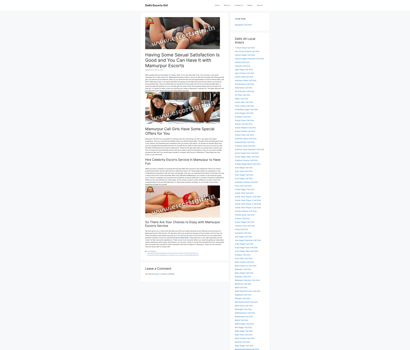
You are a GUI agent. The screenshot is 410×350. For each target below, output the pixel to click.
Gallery (250, 5)
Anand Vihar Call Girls (244, 135)
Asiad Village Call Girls (244, 222)
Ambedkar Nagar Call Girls (246, 109)
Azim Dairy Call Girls (243, 258)
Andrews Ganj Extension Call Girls (249, 149)
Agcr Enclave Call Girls (244, 73)
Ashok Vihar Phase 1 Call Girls (248, 197)
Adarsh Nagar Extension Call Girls (249, 59)
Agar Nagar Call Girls (244, 69)
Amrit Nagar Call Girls (244, 113)
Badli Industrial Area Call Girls (247, 291)
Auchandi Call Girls (243, 233)
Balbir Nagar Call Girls (244, 324)
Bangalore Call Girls (243, 25)
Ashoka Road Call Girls (245, 215)
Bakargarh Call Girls (243, 309)
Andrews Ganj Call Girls (245, 146)
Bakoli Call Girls (241, 320)
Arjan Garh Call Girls (243, 171)
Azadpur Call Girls (242, 255)
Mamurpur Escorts (176, 77)
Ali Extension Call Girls (244, 91)
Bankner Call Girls (242, 342)
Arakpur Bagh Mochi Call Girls (247, 164)
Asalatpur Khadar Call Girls (246, 182)
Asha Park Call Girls (243, 186)
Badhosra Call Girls (243, 284)
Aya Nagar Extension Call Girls (248, 240)
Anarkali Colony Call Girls (245, 139)
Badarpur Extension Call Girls (247, 280)
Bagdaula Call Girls (243, 295)
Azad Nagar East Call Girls (246, 247)
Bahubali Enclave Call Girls (246, 302)
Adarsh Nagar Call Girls (245, 55)
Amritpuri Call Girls (243, 117)
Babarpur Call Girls (243, 269)
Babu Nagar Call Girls (244, 273)
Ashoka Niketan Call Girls (246, 211)
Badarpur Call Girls (243, 277)
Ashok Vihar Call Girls (244, 193)
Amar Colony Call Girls (244, 106)
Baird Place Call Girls (244, 306)
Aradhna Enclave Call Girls (246, 160)
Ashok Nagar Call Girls (244, 189)
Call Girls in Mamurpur (187, 175)
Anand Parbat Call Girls (245, 131)
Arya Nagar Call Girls (244, 178)
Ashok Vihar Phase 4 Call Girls (248, 208)
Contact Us (239, 5)
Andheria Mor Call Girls (245, 142)
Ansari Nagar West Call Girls (247, 157)
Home (217, 5)
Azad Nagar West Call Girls (246, 251)
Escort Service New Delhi (179, 238)
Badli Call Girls (241, 287)
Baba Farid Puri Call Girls (245, 266)
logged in (157, 274)
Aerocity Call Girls (242, 66)
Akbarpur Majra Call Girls (245, 80)
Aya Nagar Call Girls (243, 237)
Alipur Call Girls (241, 99)
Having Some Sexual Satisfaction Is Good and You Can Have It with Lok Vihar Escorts (172, 253)
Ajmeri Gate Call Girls (244, 77)
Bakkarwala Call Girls (244, 316)
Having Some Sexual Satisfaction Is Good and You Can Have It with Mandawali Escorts (173, 255)
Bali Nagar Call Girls (243, 327)
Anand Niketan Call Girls (245, 128)
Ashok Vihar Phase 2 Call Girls (248, 200)
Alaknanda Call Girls (243, 88)
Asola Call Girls (241, 229)
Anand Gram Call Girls (244, 120)
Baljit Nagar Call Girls (244, 331)
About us (227, 5)
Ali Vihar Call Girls (242, 95)
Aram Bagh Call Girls (244, 168)
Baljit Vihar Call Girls (243, 335)
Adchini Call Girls (242, 62)
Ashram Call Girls (242, 218)
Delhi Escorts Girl (156, 5)
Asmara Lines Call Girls (245, 226)
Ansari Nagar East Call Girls (247, 153)
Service (260, 5)
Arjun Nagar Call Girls (244, 175)
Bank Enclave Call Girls (245, 338)
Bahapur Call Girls (242, 298)
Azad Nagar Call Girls (244, 244)
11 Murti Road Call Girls (245, 48)
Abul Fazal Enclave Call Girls (247, 51)
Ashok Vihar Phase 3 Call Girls (248, 204)
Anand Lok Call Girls (243, 124)
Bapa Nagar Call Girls (244, 346)
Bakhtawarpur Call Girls (245, 313)
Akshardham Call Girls (244, 84)
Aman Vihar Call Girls (244, 102)
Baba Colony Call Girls (244, 262)
